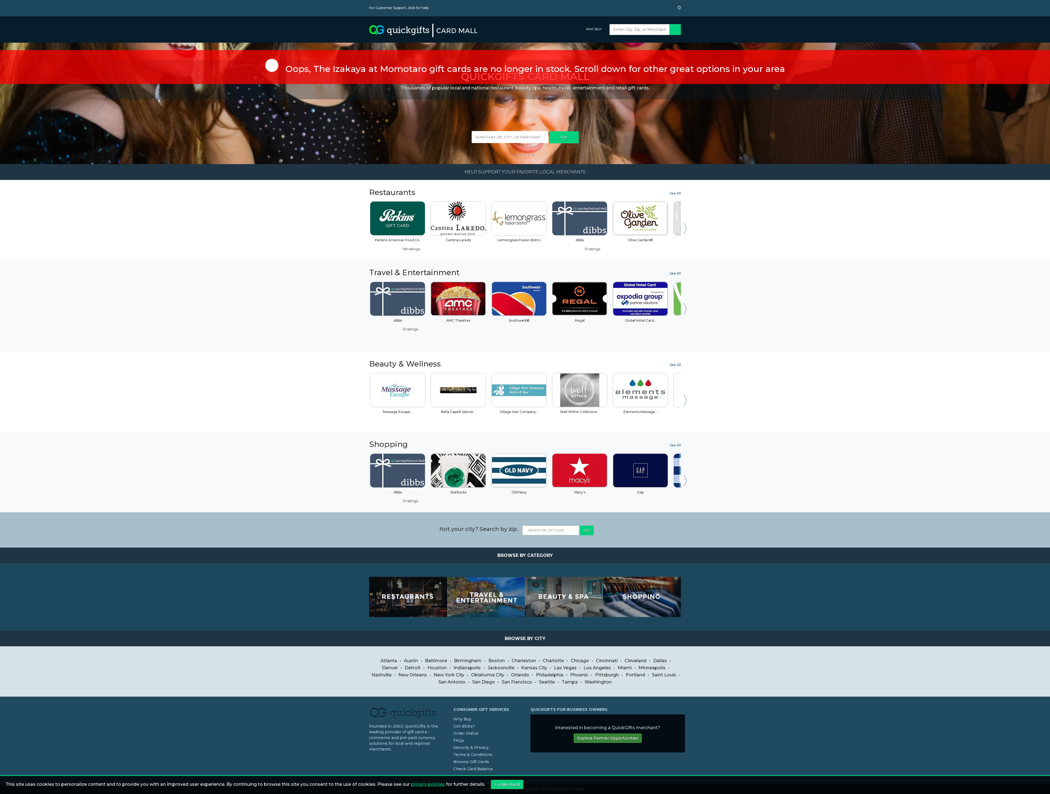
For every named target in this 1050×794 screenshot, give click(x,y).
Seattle (547, 682)
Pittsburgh (607, 674)
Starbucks (458, 492)
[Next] (686, 230)
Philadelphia (549, 674)
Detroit (413, 667)
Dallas (660, 660)
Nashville (382, 674)
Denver (390, 667)
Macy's (579, 492)
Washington (598, 682)
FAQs (458, 740)
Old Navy (519, 492)
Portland (635, 674)
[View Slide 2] (521, 155)
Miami (625, 667)
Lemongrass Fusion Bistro (519, 240)
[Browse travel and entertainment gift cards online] (486, 597)
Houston (437, 667)
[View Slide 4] (528, 155)
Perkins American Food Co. (397, 244)
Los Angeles (597, 667)
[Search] (675, 29)
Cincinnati (607, 660)
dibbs (588, 244)
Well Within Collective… (579, 412)
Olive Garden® (640, 240)
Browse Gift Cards (471, 761)
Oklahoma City (487, 674)
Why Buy (594, 29)
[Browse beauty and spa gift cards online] (564, 597)
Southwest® (519, 320)
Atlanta (389, 660)
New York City (449, 674)
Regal (580, 320)
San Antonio (451, 682)
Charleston (524, 660)
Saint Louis (664, 674)
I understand (507, 784)
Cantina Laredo (458, 240)
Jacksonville (501, 667)
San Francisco (517, 682)
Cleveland (635, 660)
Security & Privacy (471, 747)
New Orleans (412, 674)
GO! (564, 137)
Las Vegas (565, 667)
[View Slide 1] (517, 155)
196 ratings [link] (411, 249)
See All (675, 193)
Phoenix (579, 674)
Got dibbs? (464, 726)
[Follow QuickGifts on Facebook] (371, 760)
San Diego (483, 682)
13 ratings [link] (592, 249)
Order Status (466, 733)
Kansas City (534, 667)
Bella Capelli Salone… (458, 412)
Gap (640, 492)
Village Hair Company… (519, 412)
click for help (418, 8)
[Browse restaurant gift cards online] (408, 597)
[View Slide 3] (525, 155)
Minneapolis (652, 667)
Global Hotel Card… (640, 320)
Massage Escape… (398, 412)
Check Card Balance (473, 768)
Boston (496, 660)
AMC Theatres (458, 320)
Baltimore (436, 660)
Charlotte (553, 660)
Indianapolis (467, 667)
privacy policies (428, 784)
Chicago (580, 660)
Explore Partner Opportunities (607, 738)
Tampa (570, 682)
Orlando (520, 674)
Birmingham (468, 660)
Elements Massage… (640, 412)
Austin (411, 660)
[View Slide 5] (532, 155)
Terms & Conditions (472, 754)
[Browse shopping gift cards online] (642, 597)
